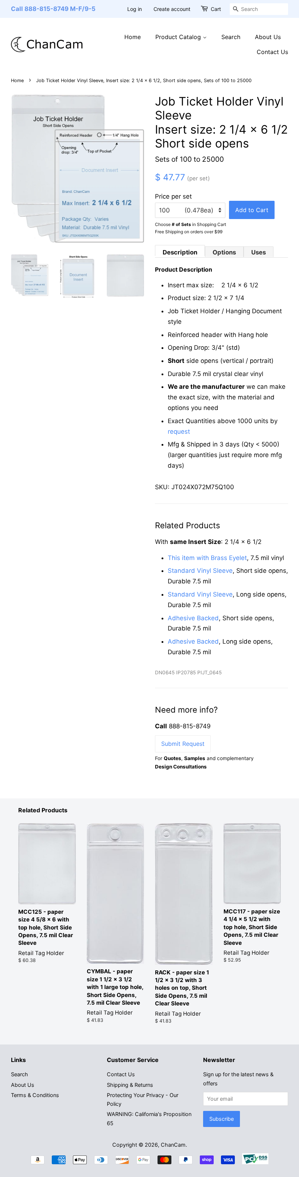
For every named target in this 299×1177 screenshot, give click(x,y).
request (179, 431)
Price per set (173, 196)
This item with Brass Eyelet (207, 557)
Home (132, 37)
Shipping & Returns (130, 1085)
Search (230, 37)
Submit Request (183, 743)
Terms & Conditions (35, 1095)
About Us (268, 37)
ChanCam (173, 1145)
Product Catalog (179, 37)
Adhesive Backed (193, 618)
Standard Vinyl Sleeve (200, 570)
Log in (134, 9)
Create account (172, 9)
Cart (216, 9)
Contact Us (272, 51)
